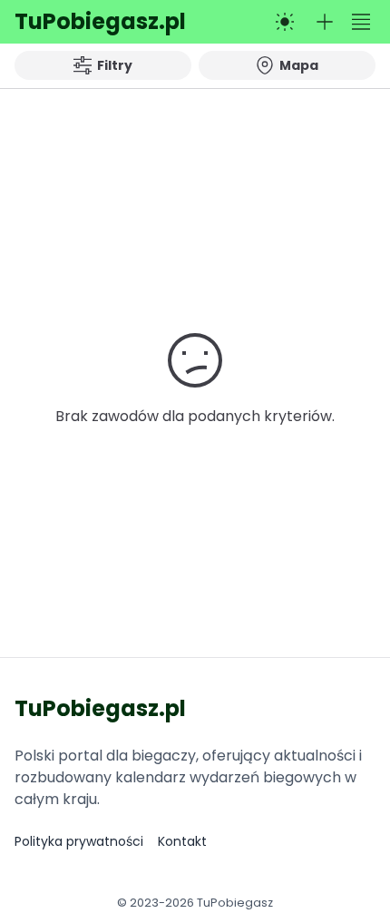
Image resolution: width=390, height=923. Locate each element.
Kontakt (182, 841)
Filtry (114, 65)
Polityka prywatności (79, 841)
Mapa (298, 65)
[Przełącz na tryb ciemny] (284, 21)
